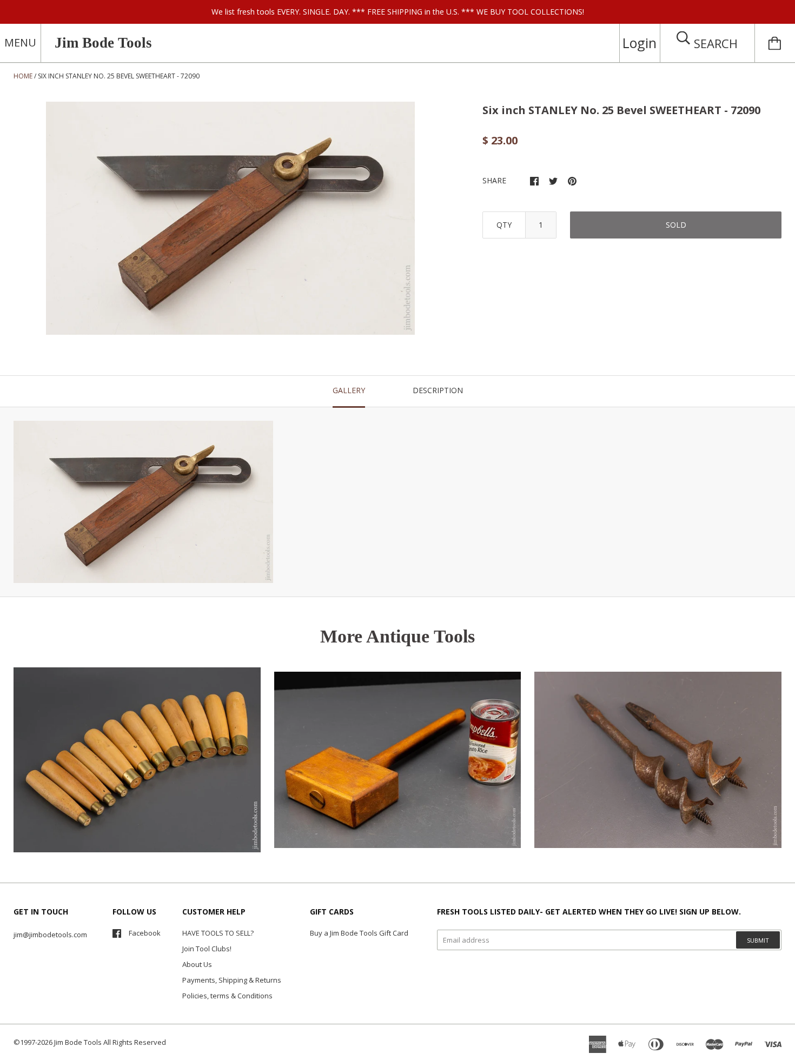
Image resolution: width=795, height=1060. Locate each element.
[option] (230, 218)
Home (23, 76)
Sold (676, 225)
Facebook (145, 933)
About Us (197, 964)
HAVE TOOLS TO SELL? (218, 933)
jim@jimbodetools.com (50, 934)
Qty (504, 225)
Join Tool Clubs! (206, 948)
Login (639, 43)
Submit (758, 940)
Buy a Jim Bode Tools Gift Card (359, 933)
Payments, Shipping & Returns (231, 980)
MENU (20, 42)
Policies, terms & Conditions (227, 996)
